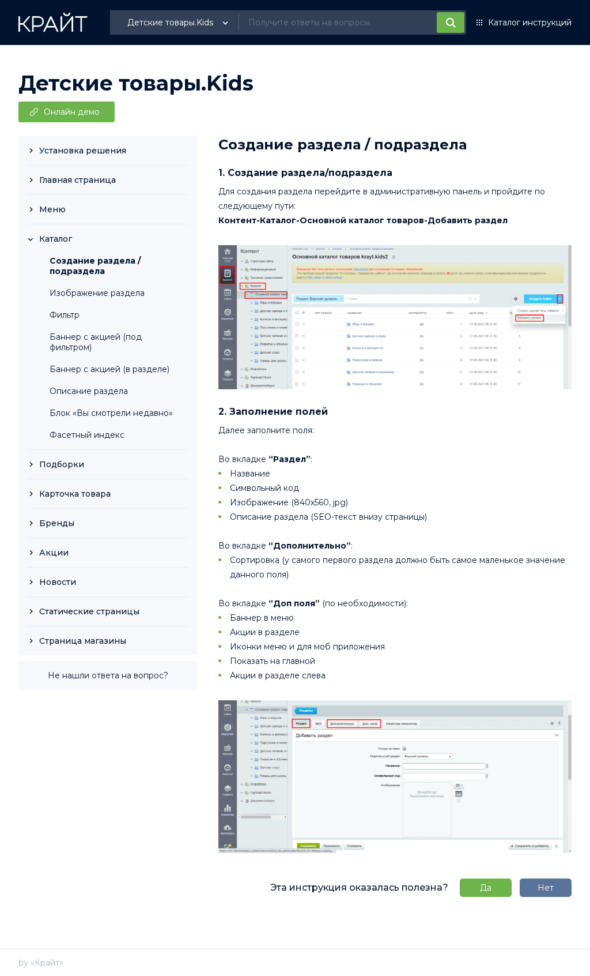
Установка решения (82, 150)
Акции (54, 552)
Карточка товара (75, 494)
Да (485, 888)
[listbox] (179, 22)
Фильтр (65, 315)
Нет (546, 888)
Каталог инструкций (530, 22)
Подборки (61, 464)
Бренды (56, 523)
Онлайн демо (72, 112)
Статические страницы (89, 611)
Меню (52, 209)
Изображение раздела (97, 293)
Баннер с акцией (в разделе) (109, 369)
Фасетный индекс (87, 435)
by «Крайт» (40, 963)
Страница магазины (82, 641)
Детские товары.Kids (136, 83)
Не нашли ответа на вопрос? (108, 675)
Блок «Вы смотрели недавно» (111, 413)
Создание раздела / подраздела (95, 266)
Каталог (55, 239)
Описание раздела (89, 391)
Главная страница (77, 180)
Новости (57, 582)
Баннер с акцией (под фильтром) (96, 342)
